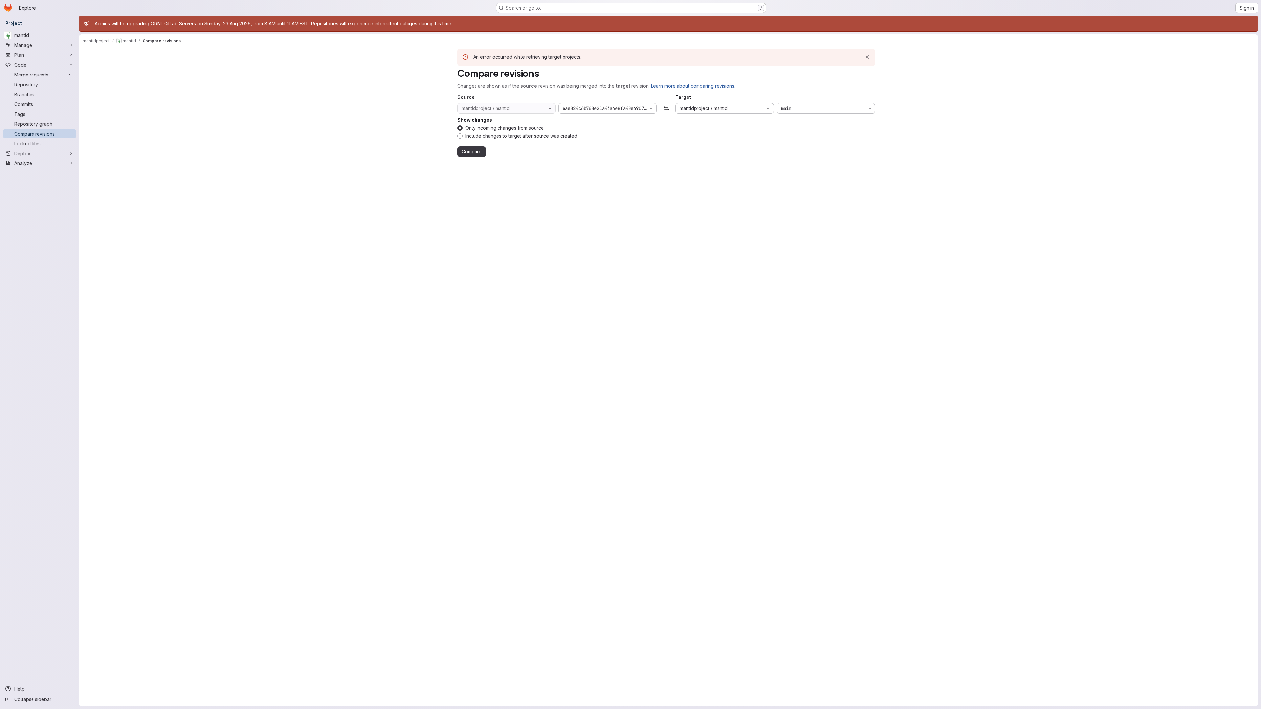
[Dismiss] (867, 57)
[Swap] (666, 108)
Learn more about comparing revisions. (693, 86)
